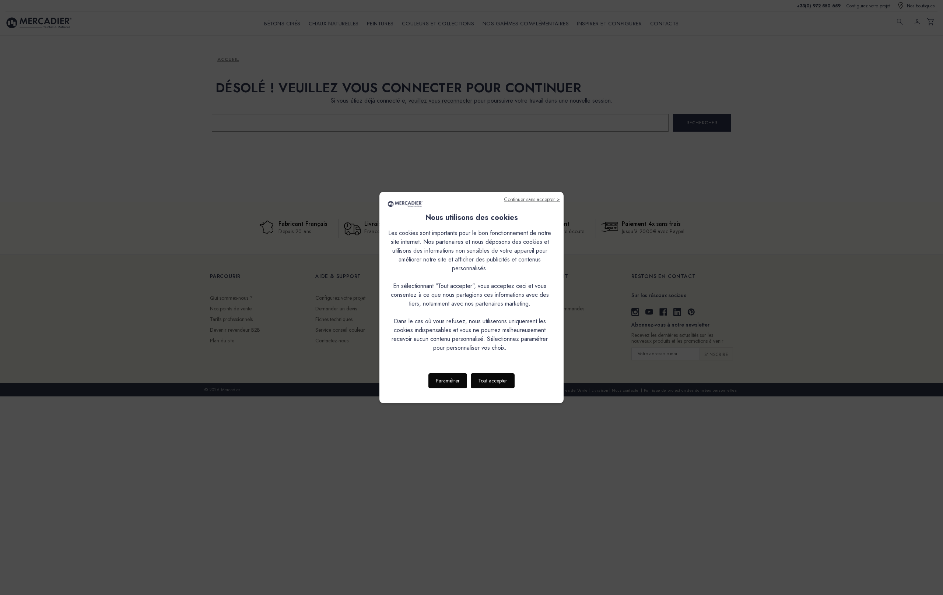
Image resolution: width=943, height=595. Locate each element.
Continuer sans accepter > (532, 199)
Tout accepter (492, 380)
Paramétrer (448, 380)
